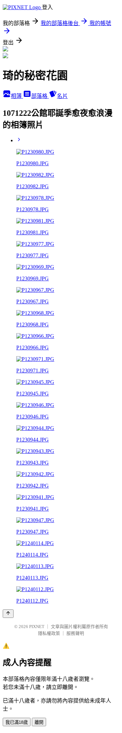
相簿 (17, 96)
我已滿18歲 (16, 722)
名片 (62, 96)
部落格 (40, 96)
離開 (39, 722)
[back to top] (8, 613)
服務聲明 (75, 633)
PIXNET (36, 626)
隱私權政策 (49, 633)
